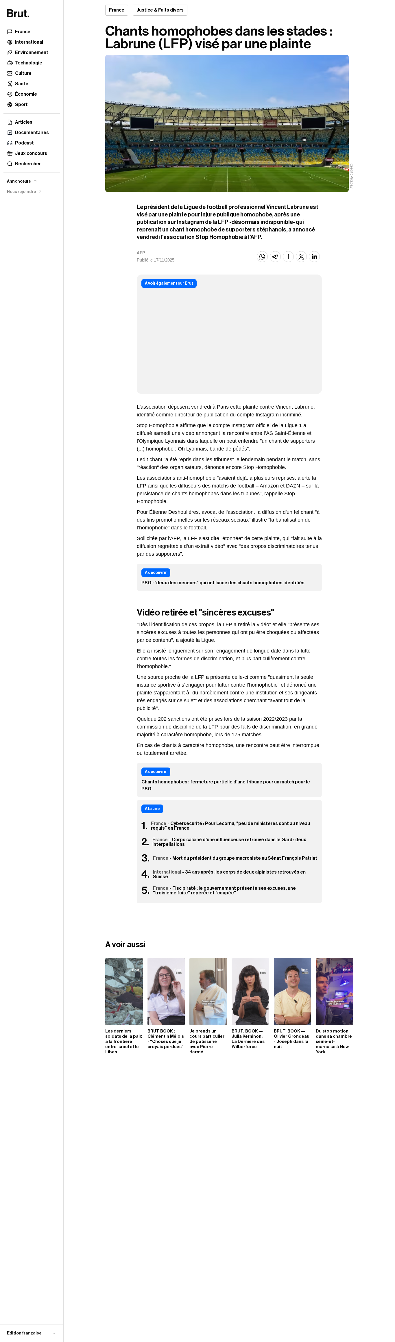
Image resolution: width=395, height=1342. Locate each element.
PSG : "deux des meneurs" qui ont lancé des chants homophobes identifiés (222, 583)
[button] (31, 1333)
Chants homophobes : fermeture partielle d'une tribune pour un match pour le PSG (225, 785)
